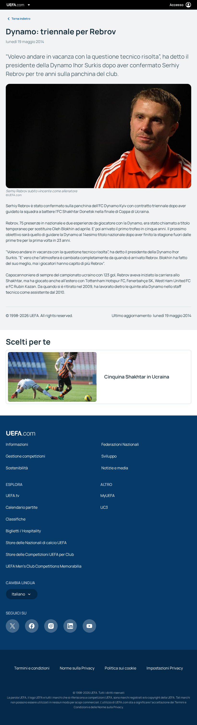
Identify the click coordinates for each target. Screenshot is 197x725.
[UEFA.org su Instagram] (51, 631)
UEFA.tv (12, 495)
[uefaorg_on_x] (12, 631)
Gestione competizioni (25, 456)
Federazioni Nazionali (120, 444)
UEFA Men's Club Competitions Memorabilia (43, 566)
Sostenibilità (17, 468)
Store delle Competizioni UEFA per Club (40, 554)
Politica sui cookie (120, 668)
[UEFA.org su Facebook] (31, 631)
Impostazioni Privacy (165, 668)
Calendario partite (21, 507)
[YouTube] (89, 631)
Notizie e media (114, 468)
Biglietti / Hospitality (23, 530)
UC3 (104, 507)
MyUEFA (107, 495)
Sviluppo (109, 456)
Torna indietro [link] (21, 19)
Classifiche (15, 519)
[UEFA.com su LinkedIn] (70, 631)
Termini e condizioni (31, 668)
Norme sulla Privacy (77, 668)
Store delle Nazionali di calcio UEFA (36, 542)
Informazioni (17, 444)
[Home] (21, 433)
